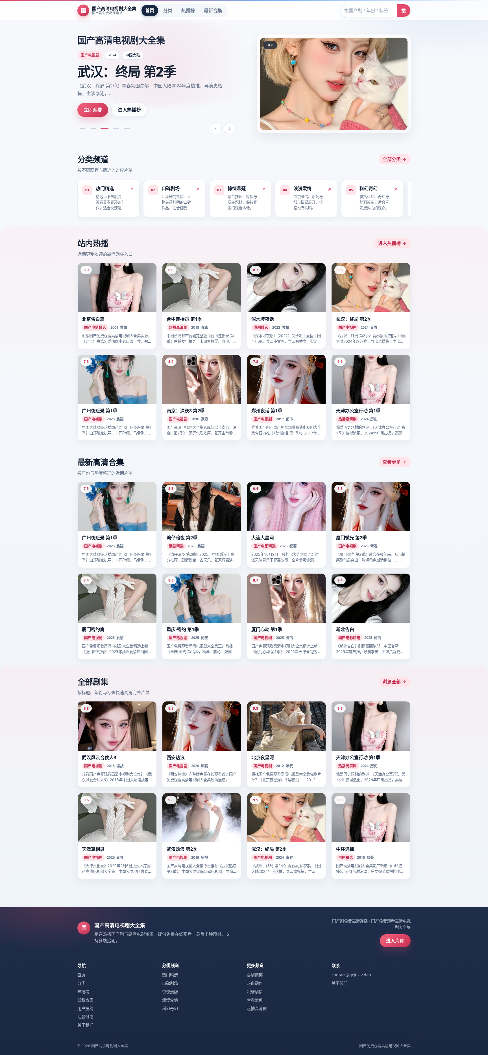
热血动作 (255, 983)
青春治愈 (255, 1000)
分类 (167, 10)
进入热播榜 (129, 110)
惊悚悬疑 (170, 991)
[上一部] (216, 128)
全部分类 (392, 159)
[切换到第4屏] (116, 128)
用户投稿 (85, 1008)
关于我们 (85, 1025)
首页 (149, 10)
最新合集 (213, 10)
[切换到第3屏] (104, 128)
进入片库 (395, 941)
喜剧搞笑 (255, 975)
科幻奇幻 (170, 1008)
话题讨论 (85, 1016)
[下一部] (230, 128)
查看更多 (392, 462)
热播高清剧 (257, 1008)
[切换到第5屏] (127, 128)
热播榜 (188, 10)
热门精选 (170, 975)
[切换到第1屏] (82, 128)
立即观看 (93, 110)
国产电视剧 (90, 54)
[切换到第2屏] (93, 128)
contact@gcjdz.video (351, 975)
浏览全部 (392, 682)
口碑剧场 (170, 983)
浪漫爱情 (170, 1000)
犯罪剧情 (255, 991)
